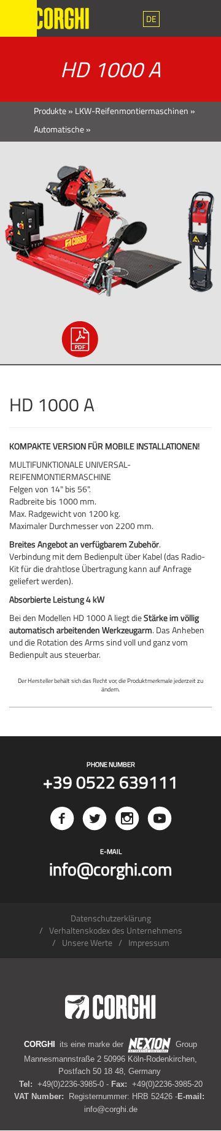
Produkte (50, 110)
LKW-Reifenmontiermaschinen (131, 110)
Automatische (59, 129)
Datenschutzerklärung (111, 918)
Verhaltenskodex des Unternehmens (115, 930)
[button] (151, 19)
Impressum (148, 942)
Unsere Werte (87, 942)
